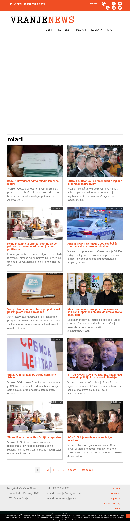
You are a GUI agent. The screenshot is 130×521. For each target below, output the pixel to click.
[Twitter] (120, 4)
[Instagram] (114, 8)
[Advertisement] (65, 62)
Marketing (116, 493)
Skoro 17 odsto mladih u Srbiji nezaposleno (34, 437)
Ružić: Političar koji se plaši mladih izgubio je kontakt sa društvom (94, 182)
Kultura (97, 29)
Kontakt (117, 488)
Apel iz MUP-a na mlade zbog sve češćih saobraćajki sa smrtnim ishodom (92, 245)
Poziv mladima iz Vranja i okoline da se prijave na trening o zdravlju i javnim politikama (32, 246)
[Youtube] (108, 8)
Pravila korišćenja (112, 503)
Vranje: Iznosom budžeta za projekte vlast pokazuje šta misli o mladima (33, 310)
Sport (111, 29)
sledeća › (73, 470)
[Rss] (120, 8)
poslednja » (87, 470)
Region (81, 29)
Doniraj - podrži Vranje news (29, 3)
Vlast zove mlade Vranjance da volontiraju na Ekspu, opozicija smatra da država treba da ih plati (94, 312)
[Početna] (43, 19)
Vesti (49, 29)
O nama (117, 508)
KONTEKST (65, 29)
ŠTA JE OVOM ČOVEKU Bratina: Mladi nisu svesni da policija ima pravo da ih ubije (94, 376)
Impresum (115, 498)
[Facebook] (114, 4)
